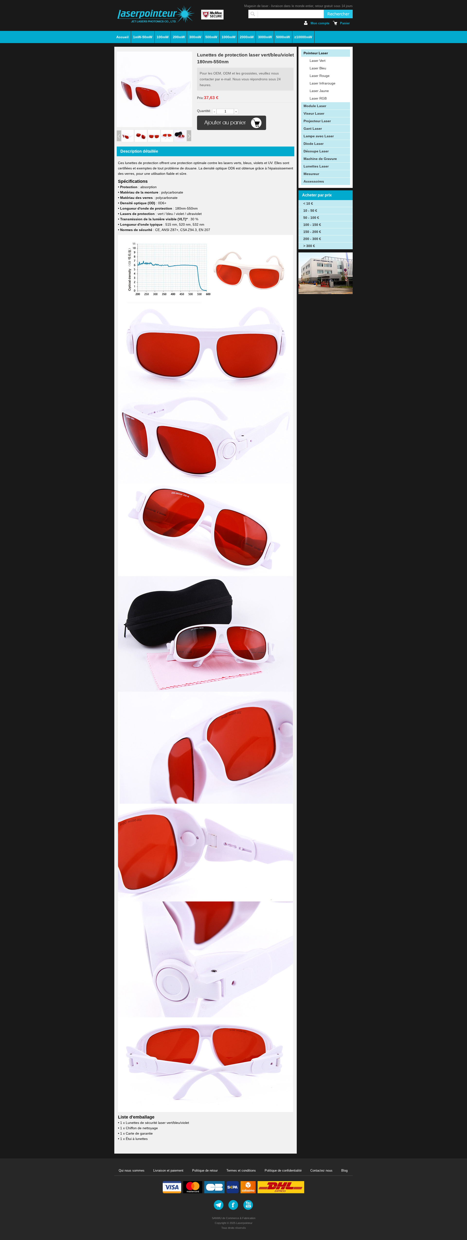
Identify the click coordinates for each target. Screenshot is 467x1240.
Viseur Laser (314, 113)
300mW (195, 37)
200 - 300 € (312, 239)
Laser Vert (317, 61)
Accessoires (314, 181)
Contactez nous (321, 1170)
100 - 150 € (312, 225)
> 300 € (309, 246)
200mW (179, 37)
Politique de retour (205, 1170)
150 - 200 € (312, 232)
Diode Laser (313, 144)
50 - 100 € (311, 218)
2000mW (247, 37)
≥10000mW (303, 37)
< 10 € (308, 203)
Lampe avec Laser (319, 136)
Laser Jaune (319, 91)
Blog (344, 1170)
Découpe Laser (316, 151)
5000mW (283, 37)
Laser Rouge (320, 76)
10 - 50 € (310, 211)
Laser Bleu (318, 68)
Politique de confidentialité (283, 1170)
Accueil (122, 37)
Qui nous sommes (131, 1170)
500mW (211, 37)
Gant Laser (313, 128)
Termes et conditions (241, 1170)
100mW (163, 37)
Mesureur (311, 174)
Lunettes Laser (316, 166)
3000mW (265, 37)
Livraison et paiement (168, 1170)
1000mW (228, 37)
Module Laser (315, 106)
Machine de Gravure (320, 159)
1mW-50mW (142, 37)
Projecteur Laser (317, 121)
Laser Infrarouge (322, 83)
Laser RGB (318, 98)
